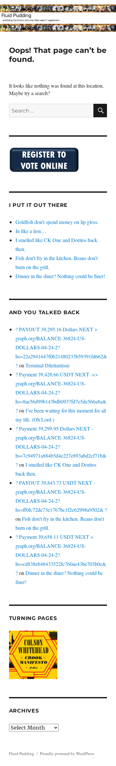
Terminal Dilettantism (47, 365)
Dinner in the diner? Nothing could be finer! (60, 276)
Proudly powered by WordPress (67, 753)
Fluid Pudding (21, 753)
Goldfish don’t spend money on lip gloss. (57, 221)
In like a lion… (30, 231)
